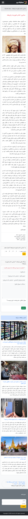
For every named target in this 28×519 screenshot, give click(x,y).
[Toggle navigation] (3, 2)
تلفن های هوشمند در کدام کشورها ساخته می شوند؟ (15, 419)
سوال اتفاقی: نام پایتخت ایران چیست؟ (16, 300)
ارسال (23, 308)
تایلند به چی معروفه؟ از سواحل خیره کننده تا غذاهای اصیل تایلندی (15, 458)
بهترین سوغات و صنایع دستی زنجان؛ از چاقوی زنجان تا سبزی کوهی (14, 382)
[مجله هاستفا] (21, 2)
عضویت (23, 506)
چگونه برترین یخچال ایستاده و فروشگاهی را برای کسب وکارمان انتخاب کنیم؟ (14, 342)
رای (24, 254)
